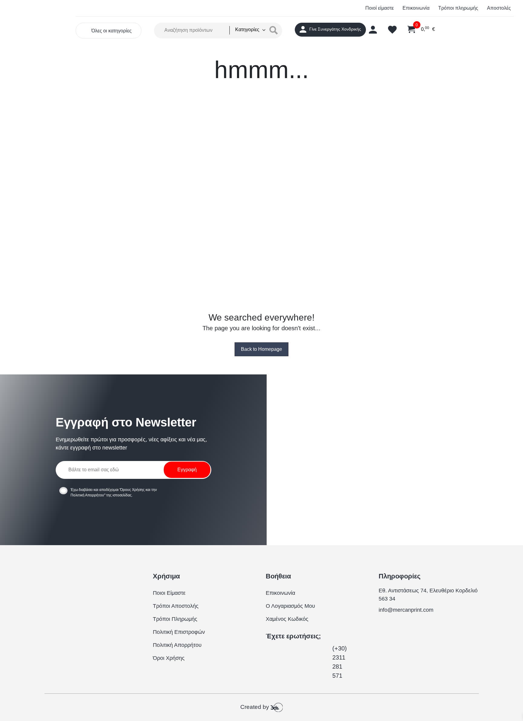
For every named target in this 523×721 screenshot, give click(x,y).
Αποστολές (499, 8)
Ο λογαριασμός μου (290, 606)
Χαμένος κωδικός (287, 619)
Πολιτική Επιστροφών (179, 632)
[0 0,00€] (407, 30)
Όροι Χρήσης (169, 658)
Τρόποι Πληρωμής (175, 619)
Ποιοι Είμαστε (169, 593)
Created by (255, 707)
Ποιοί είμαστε (379, 8)
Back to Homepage (261, 349)
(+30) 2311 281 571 (339, 662)
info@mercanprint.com (406, 610)
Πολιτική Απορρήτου (87, 495)
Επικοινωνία (416, 8)
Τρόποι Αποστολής (176, 606)
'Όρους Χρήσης (132, 490)
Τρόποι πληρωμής (458, 8)
